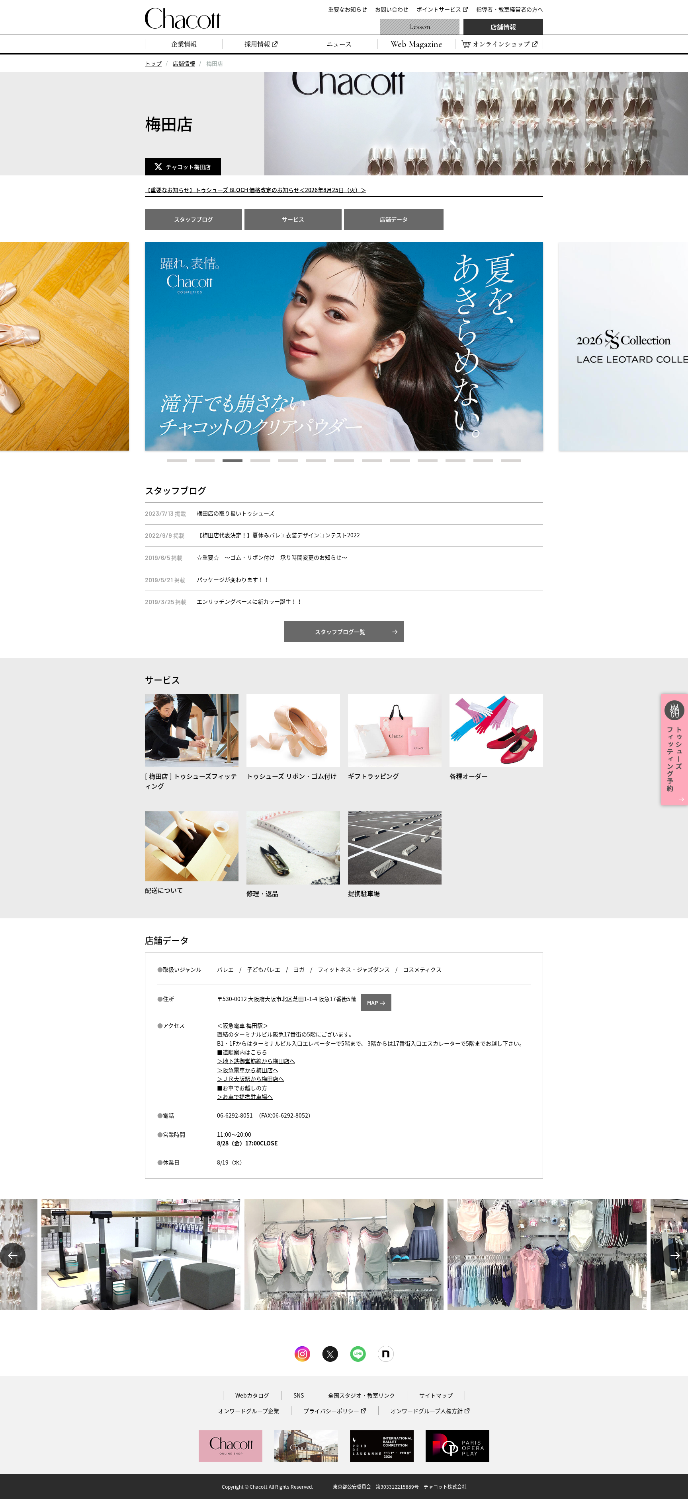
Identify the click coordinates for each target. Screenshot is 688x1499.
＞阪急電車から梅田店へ (247, 1070)
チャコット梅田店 (189, 167)
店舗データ (394, 219)
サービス (293, 219)
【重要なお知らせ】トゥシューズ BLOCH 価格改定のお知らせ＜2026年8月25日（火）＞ (255, 190)
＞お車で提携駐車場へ (245, 1096)
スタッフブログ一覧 (340, 632)
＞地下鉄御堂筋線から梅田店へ (256, 1061)
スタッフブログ (193, 219)
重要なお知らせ (347, 9)
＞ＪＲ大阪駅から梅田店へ (250, 1079)
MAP (372, 1002)
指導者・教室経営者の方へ (509, 9)
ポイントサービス (438, 9)
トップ (153, 63)
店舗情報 (503, 26)
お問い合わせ (391, 9)
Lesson (419, 26)
